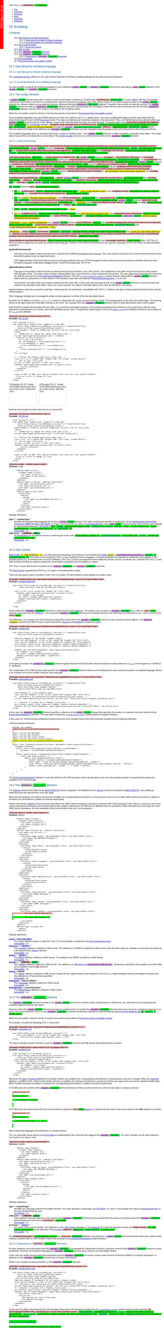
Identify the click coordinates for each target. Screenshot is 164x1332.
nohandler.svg (25, 1029)
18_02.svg (23, 416)
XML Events (24, 49)
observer (79, 611)
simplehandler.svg (27, 581)
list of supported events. (100, 941)
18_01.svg (23, 318)
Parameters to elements (46, 56)
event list (96, 1227)
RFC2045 (100, 1209)
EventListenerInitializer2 (51, 276)
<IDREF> (25, 946)
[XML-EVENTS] (52, 790)
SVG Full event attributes (127, 1011)
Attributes (18, 21)
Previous (18, 14)
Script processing (33, 47)
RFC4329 (44, 526)
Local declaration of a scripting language (43, 42)
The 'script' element (27, 45)
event (97, 622)
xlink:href (154, 1079)
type (24, 1079)
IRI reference (23, 535)
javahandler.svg (26, 679)
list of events (18, 570)
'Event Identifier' (24, 939)
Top (15, 9)
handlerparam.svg (27, 1269)
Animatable (19, 531)
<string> (25, 1225)
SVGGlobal (35, 125)
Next (16, 16)
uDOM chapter (65, 136)
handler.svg (24, 629)
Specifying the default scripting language (43, 40)
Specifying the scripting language (34, 38)
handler (78, 622)
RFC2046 (45, 524)
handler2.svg (24, 1050)
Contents (18, 12)
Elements (18, 19)
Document (44, 120)
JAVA (134, 100)
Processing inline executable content (35, 61)
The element (34, 52)
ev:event (33, 1079)
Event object (50, 1135)
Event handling (25, 59)
